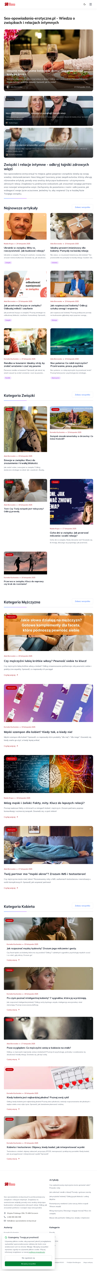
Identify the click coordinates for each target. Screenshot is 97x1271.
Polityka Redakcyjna (74, 1262)
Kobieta (54, 262)
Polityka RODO (59, 1262)
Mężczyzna (10, 99)
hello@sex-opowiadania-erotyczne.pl (21, 1221)
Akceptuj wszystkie (28, 1264)
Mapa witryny (88, 1262)
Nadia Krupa (9, 244)
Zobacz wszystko (82, 207)
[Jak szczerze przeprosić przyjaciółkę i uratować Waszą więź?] (48, 143)
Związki (8, 262)
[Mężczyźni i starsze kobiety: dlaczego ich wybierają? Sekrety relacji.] (48, 111)
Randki (10, 34)
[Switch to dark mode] (84, 4)
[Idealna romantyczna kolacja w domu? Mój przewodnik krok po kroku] (48, 60)
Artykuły (54, 1180)
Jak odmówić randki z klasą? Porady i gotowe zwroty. (70, 1192)
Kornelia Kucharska (11, 359)
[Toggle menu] (90, 4)
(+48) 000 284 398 (14, 1217)
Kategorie (54, 1227)
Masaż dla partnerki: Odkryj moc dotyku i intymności (69, 1218)
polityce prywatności (37, 1252)
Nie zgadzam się (28, 1258)
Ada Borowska (56, 244)
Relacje (8, 131)
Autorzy (8, 1227)
